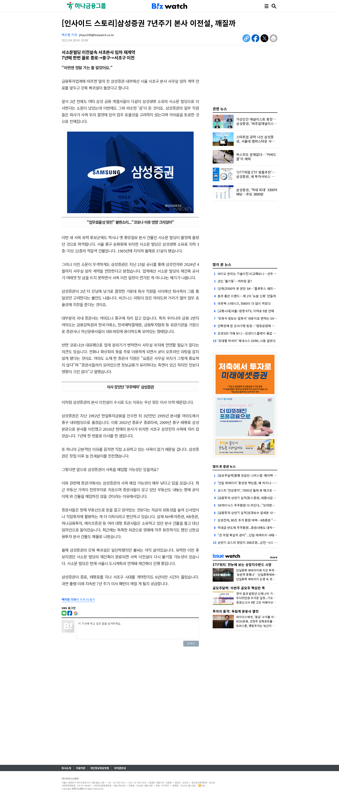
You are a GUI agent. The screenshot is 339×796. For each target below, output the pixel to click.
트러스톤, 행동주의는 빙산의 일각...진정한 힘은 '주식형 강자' (274, 626)
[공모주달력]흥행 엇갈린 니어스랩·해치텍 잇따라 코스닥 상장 (258, 475)
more (273, 557)
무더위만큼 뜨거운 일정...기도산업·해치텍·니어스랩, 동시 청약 (275, 598)
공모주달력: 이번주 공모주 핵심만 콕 (239, 587)
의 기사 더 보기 (78, 599)
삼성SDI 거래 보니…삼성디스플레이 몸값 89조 (249, 333)
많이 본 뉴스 (222, 264)
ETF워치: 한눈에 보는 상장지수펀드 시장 (242, 564)
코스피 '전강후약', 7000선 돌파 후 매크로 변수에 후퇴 (253, 490)
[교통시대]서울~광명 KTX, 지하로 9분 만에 (246, 310)
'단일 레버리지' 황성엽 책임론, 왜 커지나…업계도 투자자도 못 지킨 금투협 (266, 482)
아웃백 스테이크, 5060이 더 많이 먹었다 (244, 303)
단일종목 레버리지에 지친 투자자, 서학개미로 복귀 (267, 570)
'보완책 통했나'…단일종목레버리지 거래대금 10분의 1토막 (272, 574)
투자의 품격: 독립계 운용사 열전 (236, 611)
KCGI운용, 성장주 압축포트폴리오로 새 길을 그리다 (268, 621)
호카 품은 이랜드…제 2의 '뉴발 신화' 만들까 (247, 296)
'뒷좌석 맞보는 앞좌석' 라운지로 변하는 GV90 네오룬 (252, 318)
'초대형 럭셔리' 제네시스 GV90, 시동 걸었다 (246, 340)
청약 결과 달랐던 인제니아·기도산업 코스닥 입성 (266, 593)
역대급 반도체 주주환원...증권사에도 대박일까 (248, 527)
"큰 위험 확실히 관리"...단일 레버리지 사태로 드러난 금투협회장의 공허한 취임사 (271, 535)
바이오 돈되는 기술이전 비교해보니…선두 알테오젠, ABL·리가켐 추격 (263, 273)
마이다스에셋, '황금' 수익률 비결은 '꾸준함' (263, 617)
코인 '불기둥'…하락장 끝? (235, 281)
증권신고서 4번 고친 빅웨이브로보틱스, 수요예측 (266, 602)
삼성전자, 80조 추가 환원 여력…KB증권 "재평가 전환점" (255, 520)
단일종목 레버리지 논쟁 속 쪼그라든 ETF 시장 (264, 579)
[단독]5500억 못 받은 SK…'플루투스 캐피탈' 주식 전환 (254, 288)
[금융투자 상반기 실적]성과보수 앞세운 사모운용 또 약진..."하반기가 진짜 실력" (270, 512)
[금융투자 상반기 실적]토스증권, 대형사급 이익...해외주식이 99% (261, 497)
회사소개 (66, 768)
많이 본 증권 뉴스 (224, 466)
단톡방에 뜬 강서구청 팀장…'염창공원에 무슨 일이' (251, 325)
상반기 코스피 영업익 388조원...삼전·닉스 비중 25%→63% (257, 542)
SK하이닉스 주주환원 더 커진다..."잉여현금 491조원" (253, 505)
